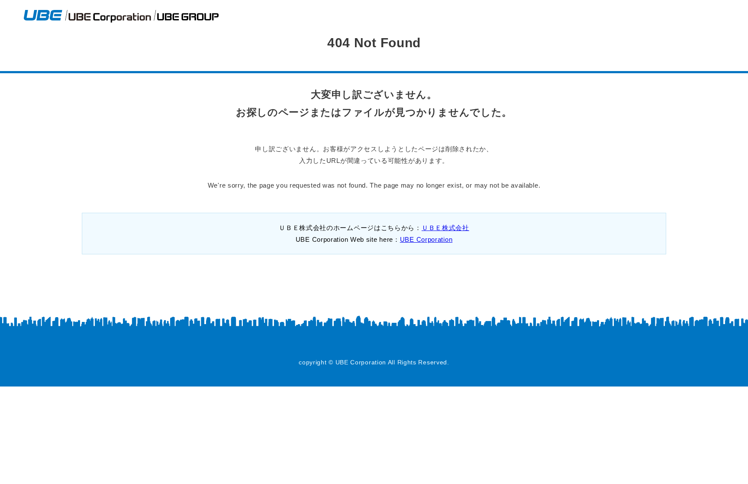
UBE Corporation (426, 239)
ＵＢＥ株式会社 (445, 227)
